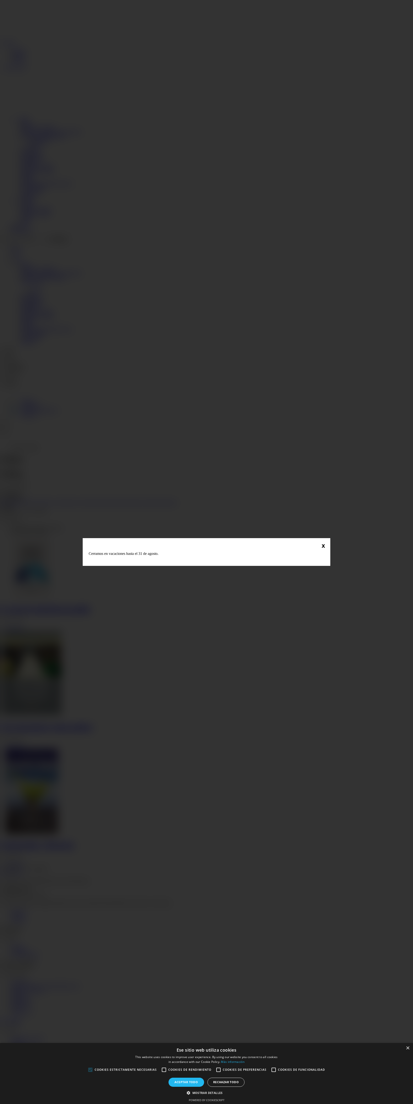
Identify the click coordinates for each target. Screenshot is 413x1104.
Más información (233, 1062)
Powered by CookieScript (206, 1100)
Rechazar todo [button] (226, 1082)
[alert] (206, 1073)
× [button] (407, 1048)
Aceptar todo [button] (186, 1082)
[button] (206, 1092)
